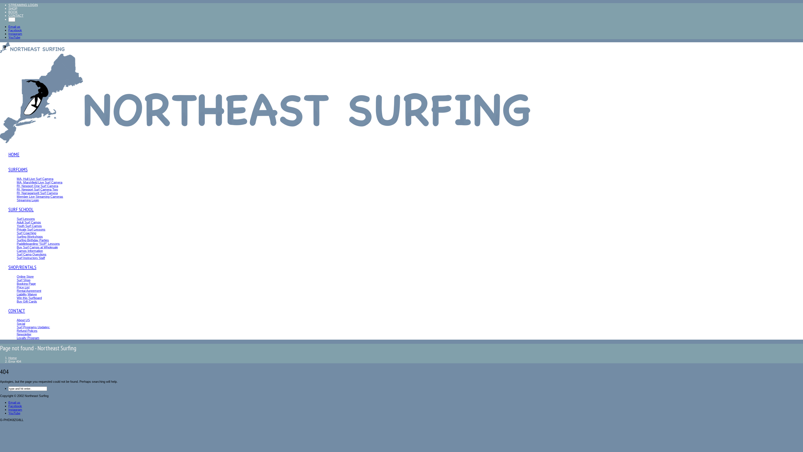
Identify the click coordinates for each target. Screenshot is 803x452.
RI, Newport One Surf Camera (37, 186)
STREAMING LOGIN (23, 5)
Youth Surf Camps (29, 226)
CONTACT (15, 15)
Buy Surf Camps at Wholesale (37, 247)
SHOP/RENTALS (22, 267)
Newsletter (24, 334)
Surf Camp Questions (31, 254)
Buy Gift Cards (27, 301)
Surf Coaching (26, 233)
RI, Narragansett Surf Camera (37, 193)
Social (21, 323)
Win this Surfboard (29, 298)
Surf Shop (23, 280)
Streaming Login (28, 200)
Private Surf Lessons (31, 229)
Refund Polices (27, 331)
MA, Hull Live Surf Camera (35, 179)
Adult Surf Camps (29, 222)
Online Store (25, 276)
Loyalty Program (28, 338)
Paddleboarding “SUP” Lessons (38, 243)
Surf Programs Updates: (33, 327)
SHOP (12, 8)
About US (23, 320)
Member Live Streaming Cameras (40, 196)
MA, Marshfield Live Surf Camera (39, 182)
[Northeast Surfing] (32, 48)
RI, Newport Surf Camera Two (37, 189)
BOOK (13, 12)
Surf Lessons (26, 219)
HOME (13, 154)
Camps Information (30, 251)
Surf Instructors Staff (31, 258)
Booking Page (26, 283)
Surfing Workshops (30, 236)
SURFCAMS (18, 169)
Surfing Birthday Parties (33, 240)
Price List (23, 287)
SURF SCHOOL (21, 209)
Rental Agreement (29, 291)
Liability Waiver (27, 294)
